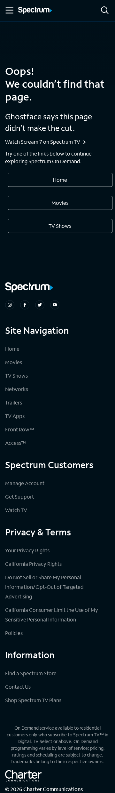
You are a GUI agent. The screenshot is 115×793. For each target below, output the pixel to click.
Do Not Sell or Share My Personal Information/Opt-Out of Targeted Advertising (44, 587)
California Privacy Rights (33, 563)
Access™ (15, 442)
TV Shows (60, 225)
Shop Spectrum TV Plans (33, 700)
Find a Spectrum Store (31, 673)
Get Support (19, 496)
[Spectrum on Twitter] (39, 304)
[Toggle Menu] (9, 10)
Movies (59, 202)
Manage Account (24, 483)
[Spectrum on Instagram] (9, 304)
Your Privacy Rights (27, 550)
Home (60, 179)
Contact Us (18, 686)
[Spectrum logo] (35, 11)
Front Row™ (19, 429)
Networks (16, 389)
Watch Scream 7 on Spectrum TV (42, 141)
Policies (14, 632)
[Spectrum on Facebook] (24, 304)
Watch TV (16, 510)
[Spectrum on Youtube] (54, 304)
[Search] (104, 11)
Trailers (13, 402)
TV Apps (15, 416)
